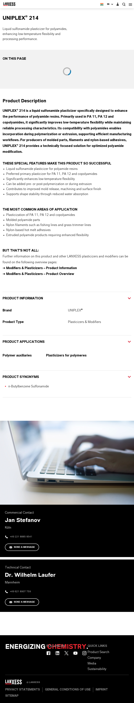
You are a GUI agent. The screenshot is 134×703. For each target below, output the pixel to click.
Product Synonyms (21, 377)
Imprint (102, 689)
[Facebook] (48, 653)
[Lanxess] (15, 683)
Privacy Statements (22, 689)
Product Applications (24, 341)
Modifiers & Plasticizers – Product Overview (39, 274)
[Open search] (124, 4)
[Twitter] (66, 653)
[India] (102, 4)
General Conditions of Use (68, 689)
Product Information (23, 298)
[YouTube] (75, 653)
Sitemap (11, 695)
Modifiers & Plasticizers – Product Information (41, 268)
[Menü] (130, 4)
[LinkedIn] (57, 653)
